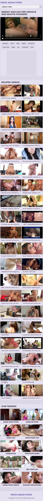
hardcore (31, 43)
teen (18, 43)
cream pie (5, 47)
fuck (32, 47)
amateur (5, 43)
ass (18, 47)
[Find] (40, 6)
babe (13, 47)
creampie (25, 47)
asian (12, 43)
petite (24, 43)
